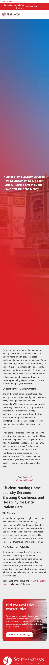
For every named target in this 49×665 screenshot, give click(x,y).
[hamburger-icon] (44, 14)
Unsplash (29, 480)
